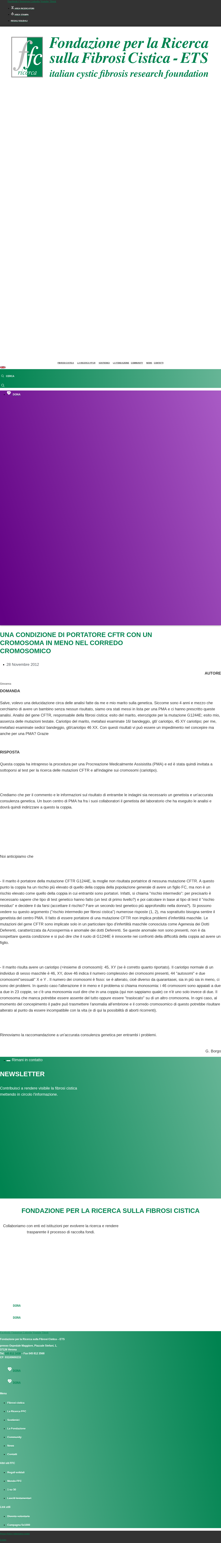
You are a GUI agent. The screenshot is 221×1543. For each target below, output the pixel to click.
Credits (3, 1540)
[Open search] (7, 376)
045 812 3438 (13, 1353)
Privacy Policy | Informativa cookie (15, 1534)
